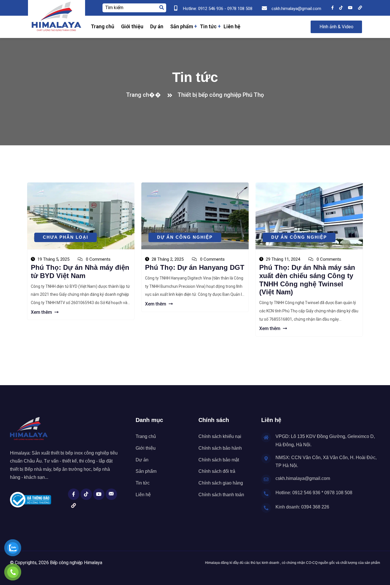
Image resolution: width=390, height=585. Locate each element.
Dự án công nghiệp (185, 237)
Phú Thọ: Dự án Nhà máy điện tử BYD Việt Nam (80, 272)
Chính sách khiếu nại (219, 436)
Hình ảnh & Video (336, 26)
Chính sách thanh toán (221, 494)
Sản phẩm (181, 26)
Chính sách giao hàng (220, 483)
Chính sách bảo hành (220, 448)
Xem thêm (42, 312)
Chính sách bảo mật (218, 459)
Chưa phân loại (65, 237)
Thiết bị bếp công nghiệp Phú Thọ (221, 94)
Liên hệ (232, 26)
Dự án (156, 26)
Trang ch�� (145, 94)
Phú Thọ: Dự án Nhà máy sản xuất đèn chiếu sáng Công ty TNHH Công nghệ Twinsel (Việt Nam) (307, 280)
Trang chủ (102, 26)
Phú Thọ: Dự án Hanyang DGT (194, 267)
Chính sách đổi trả (216, 471)
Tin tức (208, 26)
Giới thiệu (132, 26)
